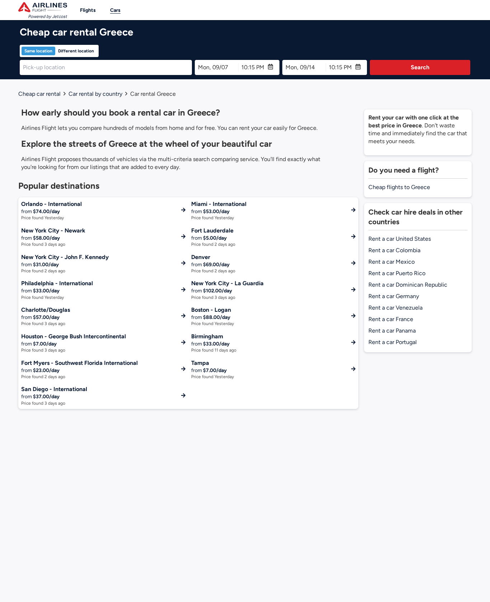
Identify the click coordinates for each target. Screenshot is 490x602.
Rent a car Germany (393, 296)
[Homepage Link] (42, 7)
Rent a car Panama (392, 330)
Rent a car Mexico (391, 261)
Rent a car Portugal (392, 342)
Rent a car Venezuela (395, 307)
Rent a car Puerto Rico (396, 273)
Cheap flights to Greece (399, 187)
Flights (88, 10)
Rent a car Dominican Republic (407, 284)
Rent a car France (390, 319)
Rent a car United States (399, 238)
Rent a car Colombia (394, 250)
